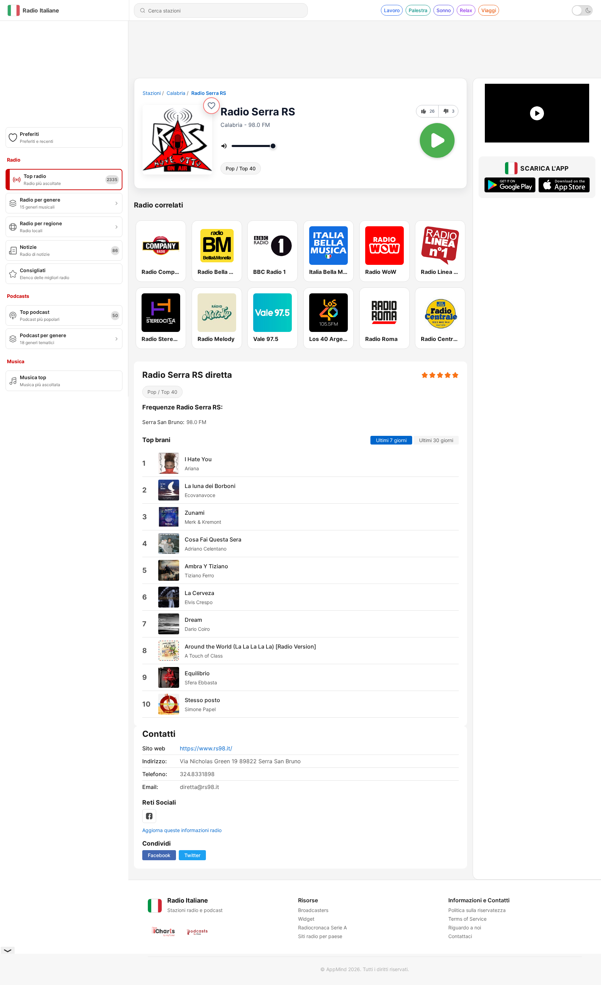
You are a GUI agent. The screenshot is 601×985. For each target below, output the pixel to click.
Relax (466, 10)
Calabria (176, 93)
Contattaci (460, 936)
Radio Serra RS (208, 93)
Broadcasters (313, 910)
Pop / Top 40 (241, 168)
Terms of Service (467, 919)
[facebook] (149, 816)
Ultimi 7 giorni (391, 440)
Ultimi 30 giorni (436, 440)
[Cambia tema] (582, 10)
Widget (306, 919)
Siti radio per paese (320, 936)
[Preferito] (211, 105)
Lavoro (392, 10)
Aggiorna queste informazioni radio (182, 830)
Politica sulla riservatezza (477, 910)
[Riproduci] (437, 140)
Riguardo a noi (464, 927)
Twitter (192, 855)
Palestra (418, 10)
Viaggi (488, 10)
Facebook (159, 855)
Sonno (443, 10)
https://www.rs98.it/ (206, 748)
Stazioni (152, 93)
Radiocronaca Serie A (322, 927)
